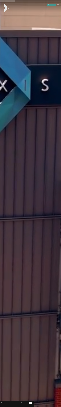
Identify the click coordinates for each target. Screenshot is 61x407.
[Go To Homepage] (5, 8)
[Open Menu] (58, 4)
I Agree (31, 403)
